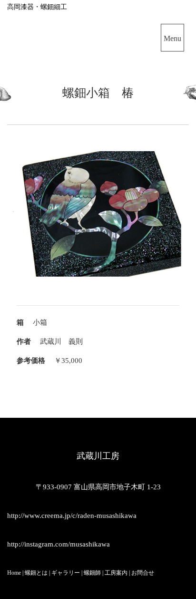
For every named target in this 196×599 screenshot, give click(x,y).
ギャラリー (65, 572)
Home (14, 572)
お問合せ (142, 572)
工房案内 (116, 572)
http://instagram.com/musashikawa (58, 544)
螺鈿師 (91, 572)
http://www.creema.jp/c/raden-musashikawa (72, 515)
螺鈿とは (36, 572)
